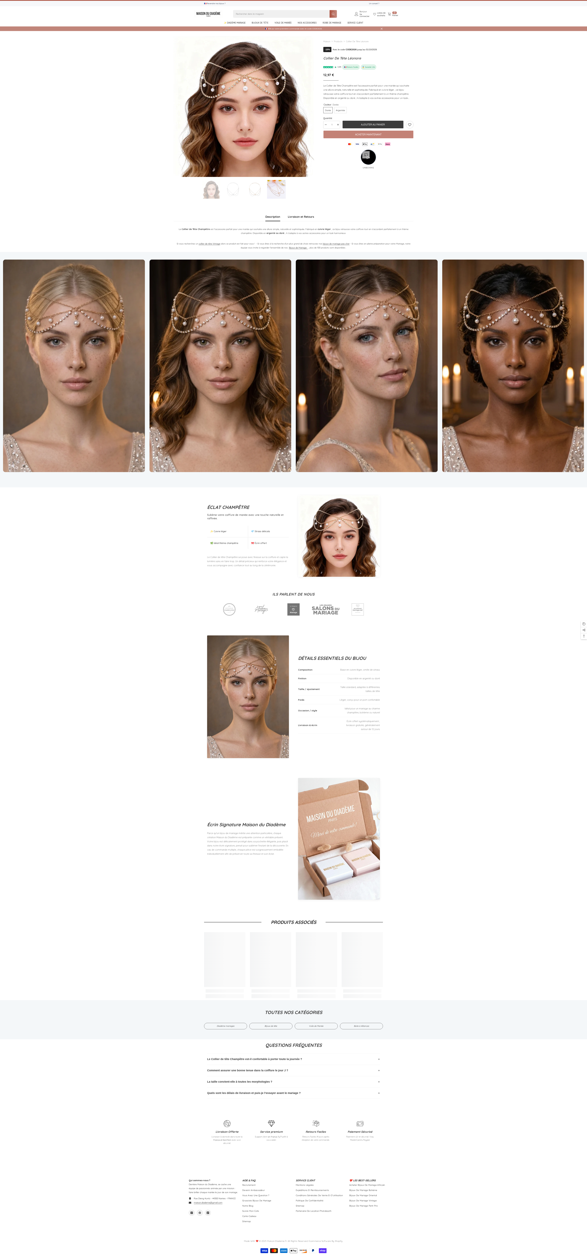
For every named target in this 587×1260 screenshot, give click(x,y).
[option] (244, 106)
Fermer (381, 29)
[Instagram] (192, 1213)
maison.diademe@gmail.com (208, 1202)
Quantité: (327, 118)
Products (338, 41)
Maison (326, 41)
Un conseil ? (374, 3)
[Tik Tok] (208, 1213)
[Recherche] (285, 14)
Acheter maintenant (368, 134)
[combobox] (281, 14)
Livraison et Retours (301, 216)
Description (272, 216)
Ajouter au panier (373, 124)
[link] (409, 124)
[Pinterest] (200, 1213)
